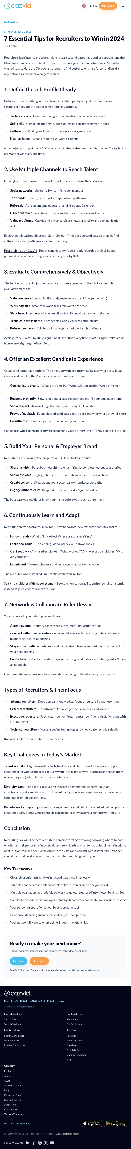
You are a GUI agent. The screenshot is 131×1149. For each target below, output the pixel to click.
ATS (69, 1059)
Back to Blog (11, 22)
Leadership (10, 1104)
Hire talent (39, 961)
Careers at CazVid (13, 1095)
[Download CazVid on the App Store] (92, 1123)
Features (71, 1035)
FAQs (7, 1080)
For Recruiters (11, 1040)
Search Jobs (10, 1019)
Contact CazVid (12, 1099)
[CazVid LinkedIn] (28, 1143)
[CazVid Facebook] (34, 1143)
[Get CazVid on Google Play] (115, 1123)
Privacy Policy (11, 1109)
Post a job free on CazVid (20, 250)
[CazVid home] (17, 5)
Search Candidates (14, 1035)
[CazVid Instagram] (40, 1143)
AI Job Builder (74, 1050)
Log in (93, 5)
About (7, 1075)
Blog (6, 1090)
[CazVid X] (46, 1143)
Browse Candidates (14, 1045)
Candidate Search (76, 1054)
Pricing (7, 1071)
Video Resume (74, 1040)
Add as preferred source (85, 970)
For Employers (74, 1024)
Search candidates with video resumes (29, 583)
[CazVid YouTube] (52, 1143)
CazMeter (72, 1045)
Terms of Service (13, 1114)
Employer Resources (18, 32)
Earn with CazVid (13, 1085)
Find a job (18, 961)
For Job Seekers (12, 1024)
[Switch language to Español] (84, 6)
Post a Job (108, 5)
